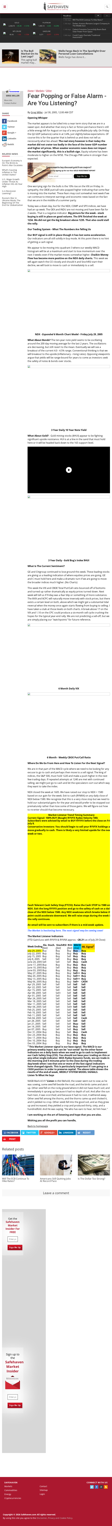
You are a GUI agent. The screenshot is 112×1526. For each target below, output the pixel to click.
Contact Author (10, 103)
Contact (43, 1486)
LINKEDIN (68, 1132)
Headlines (67, 15)
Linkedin (11, 138)
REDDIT (87, 1132)
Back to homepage (38, 1126)
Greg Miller (37, 112)
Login (42, 1494)
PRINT (12, 1139)
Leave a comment (56, 1193)
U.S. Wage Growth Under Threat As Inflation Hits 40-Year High (12, 183)
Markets (8, 1486)
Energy (7, 1494)
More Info (8, 100)
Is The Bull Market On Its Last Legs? (29, 53)
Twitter (11, 126)
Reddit (10, 144)
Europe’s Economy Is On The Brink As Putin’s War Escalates (12, 163)
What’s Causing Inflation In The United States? (9, 172)
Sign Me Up (15, 1247)
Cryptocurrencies (12, 1498)
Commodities (10, 1490)
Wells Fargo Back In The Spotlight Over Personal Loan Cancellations (82, 52)
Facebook (12, 121)
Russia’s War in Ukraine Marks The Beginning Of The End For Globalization (12, 201)
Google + (11, 132)
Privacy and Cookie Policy (60, 1518)
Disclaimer (42, 1518)
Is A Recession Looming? (9, 192)
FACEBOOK (12, 1132)
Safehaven (11, 1482)
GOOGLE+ (49, 1132)
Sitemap (44, 1490)
